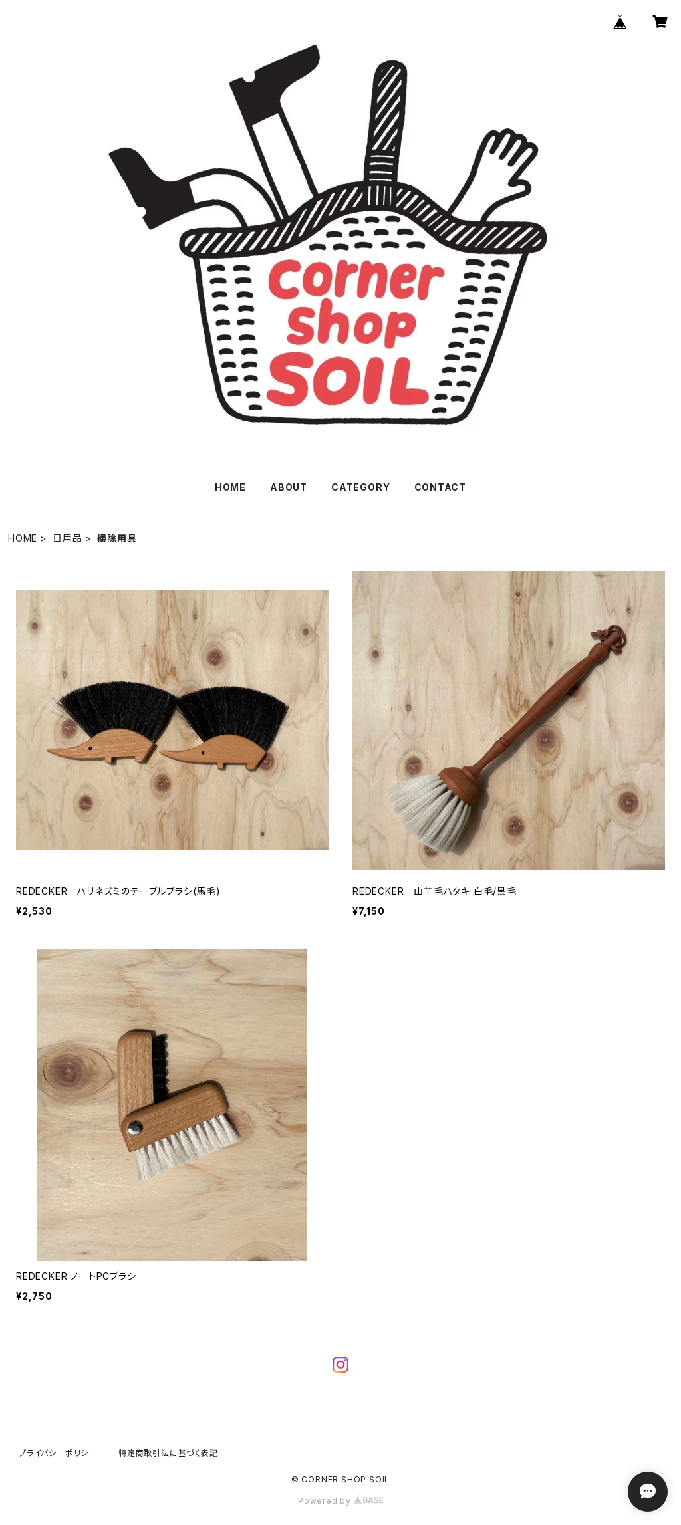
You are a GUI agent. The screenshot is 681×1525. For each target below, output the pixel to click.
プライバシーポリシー (58, 1453)
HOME (230, 487)
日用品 (67, 538)
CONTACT (440, 487)
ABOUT (288, 487)
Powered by (326, 1501)
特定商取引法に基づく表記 (168, 1453)
